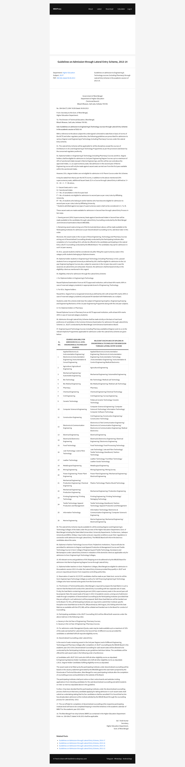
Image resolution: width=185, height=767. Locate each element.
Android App (127, 759)
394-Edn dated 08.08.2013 (66, 78)
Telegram (110, 759)
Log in (130, 9)
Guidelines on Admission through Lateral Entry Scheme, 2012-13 (82, 748)
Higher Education (69, 73)
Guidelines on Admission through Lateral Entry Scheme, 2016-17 (82, 740)
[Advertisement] (92, 37)
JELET (61, 75)
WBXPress (57, 9)
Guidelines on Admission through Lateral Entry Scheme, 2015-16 (82, 743)
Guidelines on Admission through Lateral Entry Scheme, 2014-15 (82, 746)
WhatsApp (118, 759)
